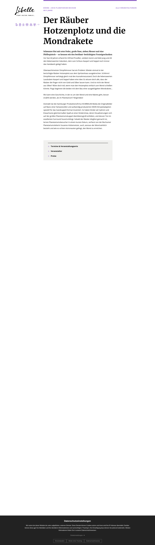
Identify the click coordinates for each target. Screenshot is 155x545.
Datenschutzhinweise (93, 541)
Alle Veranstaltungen (126, 8)
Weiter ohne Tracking (75, 541)
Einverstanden (59, 541)
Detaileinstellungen (76, 535)
